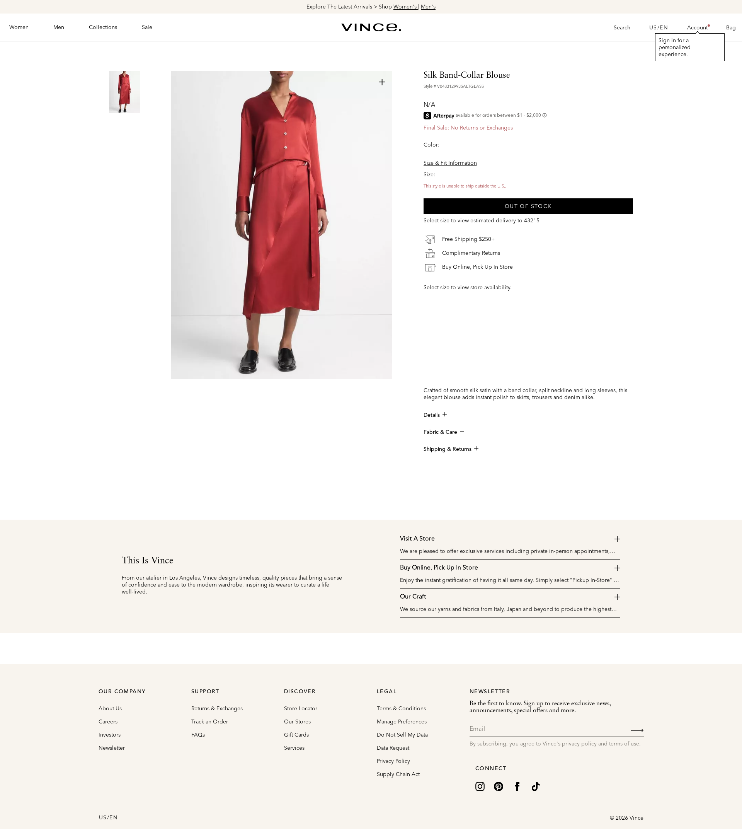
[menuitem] (19, 27)
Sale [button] (147, 27)
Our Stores (297, 721)
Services (294, 747)
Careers (108, 721)
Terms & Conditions (401, 708)
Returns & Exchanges (217, 708)
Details (432, 415)
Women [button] (19, 27)
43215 (531, 220)
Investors (110, 734)
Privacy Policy (393, 760)
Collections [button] (103, 27)
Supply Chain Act (398, 774)
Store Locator (300, 708)
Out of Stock (528, 206)
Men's (428, 6)
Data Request (393, 747)
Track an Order (209, 721)
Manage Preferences (402, 721)
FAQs (198, 734)
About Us (110, 708)
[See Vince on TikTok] (535, 785)
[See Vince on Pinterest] (498, 785)
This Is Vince (148, 561)
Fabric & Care (440, 432)
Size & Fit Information (450, 162)
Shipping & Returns (447, 449)
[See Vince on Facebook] (517, 785)
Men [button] (58, 27)
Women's (405, 6)
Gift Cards (296, 734)
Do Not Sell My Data (402, 734)
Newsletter (112, 747)
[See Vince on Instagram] (480, 785)
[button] (697, 27)
